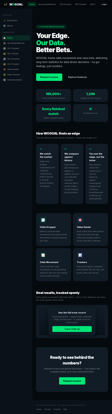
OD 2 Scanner (11, 59)
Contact (57, 409)
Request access (49, 77)
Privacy (48, 409)
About (8, 25)
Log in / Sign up (72, 329)
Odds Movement (12, 80)
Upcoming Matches (47, 4)
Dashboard (10, 20)
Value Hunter (11, 69)
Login (104, 4)
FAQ (65, 409)
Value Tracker (11, 74)
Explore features (77, 77)
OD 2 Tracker (11, 64)
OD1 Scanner (65, 4)
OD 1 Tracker (11, 53)
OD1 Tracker (80, 4)
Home (32, 4)
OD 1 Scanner (11, 48)
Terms (39, 409)
